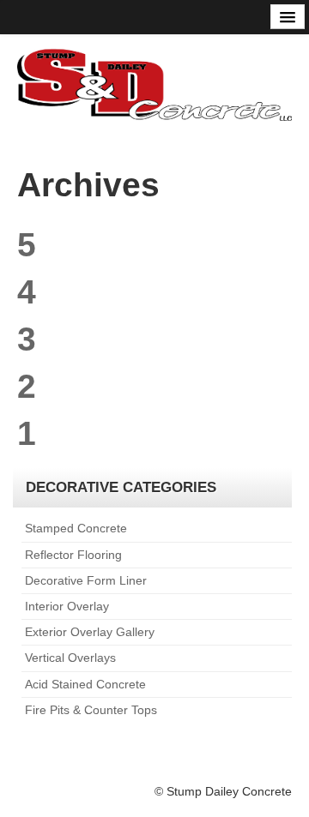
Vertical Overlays (70, 657)
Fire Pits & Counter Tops (91, 710)
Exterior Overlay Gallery (89, 632)
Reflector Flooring (73, 555)
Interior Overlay (67, 606)
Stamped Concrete (76, 528)
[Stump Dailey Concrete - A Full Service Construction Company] (154, 83)
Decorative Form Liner (86, 580)
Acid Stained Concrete (85, 684)
